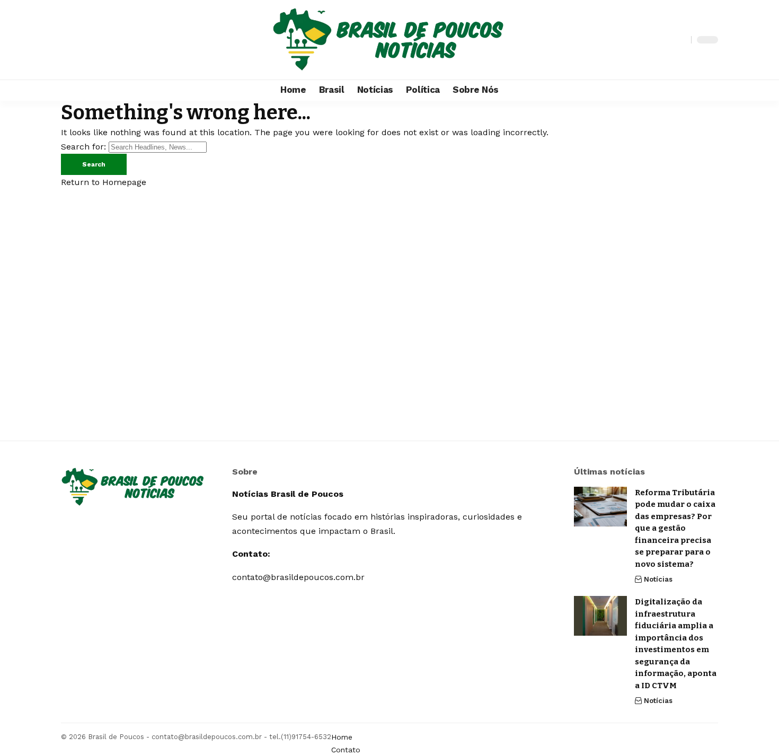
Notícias (658, 579)
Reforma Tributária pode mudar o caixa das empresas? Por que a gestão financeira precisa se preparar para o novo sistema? (675, 528)
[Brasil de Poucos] (389, 40)
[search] (680, 39)
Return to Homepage (103, 182)
